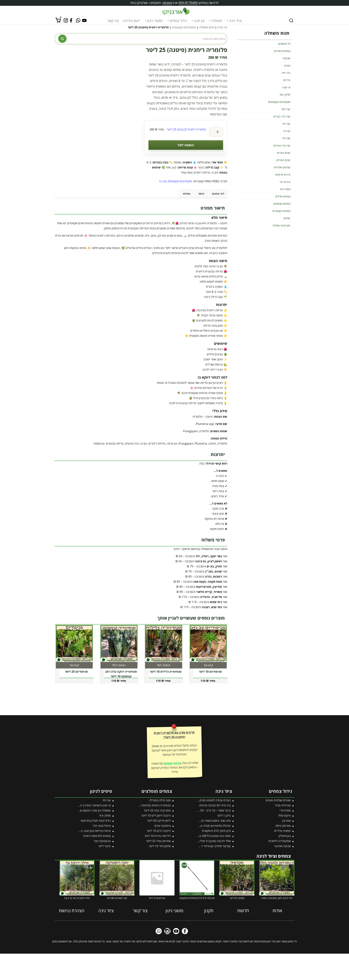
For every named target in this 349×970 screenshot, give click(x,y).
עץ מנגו (199, 20)
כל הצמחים (284, 43)
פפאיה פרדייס (282, 831)
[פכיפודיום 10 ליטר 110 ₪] (208, 643)
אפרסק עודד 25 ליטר (158, 841)
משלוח (186, 193)
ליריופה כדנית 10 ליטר (157, 836)
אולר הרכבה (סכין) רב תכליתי (214, 841)
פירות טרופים (282, 174)
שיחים (287, 218)
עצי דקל (285, 109)
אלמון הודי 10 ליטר (160, 846)
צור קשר (113, 20)
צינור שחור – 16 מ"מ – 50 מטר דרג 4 (209, 810)
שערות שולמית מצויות (278, 800)
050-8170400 (188, 3)
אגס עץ (286, 821)
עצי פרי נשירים (282, 145)
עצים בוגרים (283, 152)
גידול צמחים (178, 20)
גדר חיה (286, 73)
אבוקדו (286, 58)
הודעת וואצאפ (172, 763)
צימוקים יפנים (162, 826)
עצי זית (286, 123)
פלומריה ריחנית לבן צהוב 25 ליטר (186, 129)
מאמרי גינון (155, 20)
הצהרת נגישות (71, 910)
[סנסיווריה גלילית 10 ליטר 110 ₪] (163, 643)
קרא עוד (208, 665)
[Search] (291, 20)
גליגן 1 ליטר (224, 816)
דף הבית (222, 27)
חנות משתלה (206, 27)
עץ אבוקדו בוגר (102, 841)
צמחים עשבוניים (281, 211)
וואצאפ (167, 3)
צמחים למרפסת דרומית (97, 836)
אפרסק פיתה (283, 826)
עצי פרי (286, 138)
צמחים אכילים (282, 196)
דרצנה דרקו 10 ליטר (159, 831)
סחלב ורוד (105, 816)
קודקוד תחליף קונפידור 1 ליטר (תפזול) (208, 846)
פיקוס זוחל (284, 816)
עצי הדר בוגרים (281, 116)
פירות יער (284, 182)
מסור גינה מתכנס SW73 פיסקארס (210, 836)
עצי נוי (163, 181)
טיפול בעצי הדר (102, 826)
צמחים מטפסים (282, 203)
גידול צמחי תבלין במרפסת (96, 821)
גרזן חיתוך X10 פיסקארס (216, 831)
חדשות (243, 910)
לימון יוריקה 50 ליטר (159, 821)
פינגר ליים (105, 846)
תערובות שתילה (281, 225)
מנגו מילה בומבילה (160, 800)
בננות (287, 65)
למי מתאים (218, 193)
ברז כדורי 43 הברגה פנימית (215, 805)
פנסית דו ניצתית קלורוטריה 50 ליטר (150, 805)
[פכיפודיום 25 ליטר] (74, 643)
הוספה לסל (186, 145)
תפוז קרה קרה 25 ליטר (157, 810)
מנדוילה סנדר (283, 805)
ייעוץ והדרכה (131, 20)
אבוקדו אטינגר (282, 846)
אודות (277, 910)
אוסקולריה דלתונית (279, 841)
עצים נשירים (283, 160)
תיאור (201, 193)
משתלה (217, 20)
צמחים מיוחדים (282, 51)
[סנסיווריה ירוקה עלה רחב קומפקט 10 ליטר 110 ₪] (119, 643)
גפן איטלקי (284, 836)
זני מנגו (286, 87)
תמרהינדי (285, 810)
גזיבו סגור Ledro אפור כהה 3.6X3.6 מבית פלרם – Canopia (196, 821)
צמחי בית (285, 189)
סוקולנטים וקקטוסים (184, 27)
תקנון (208, 910)
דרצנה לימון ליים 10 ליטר (156, 816)
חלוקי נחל (285, 94)
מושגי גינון (174, 910)
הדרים (286, 80)
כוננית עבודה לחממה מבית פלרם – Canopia (204, 800)
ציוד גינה (235, 20)
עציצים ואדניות (282, 167)
